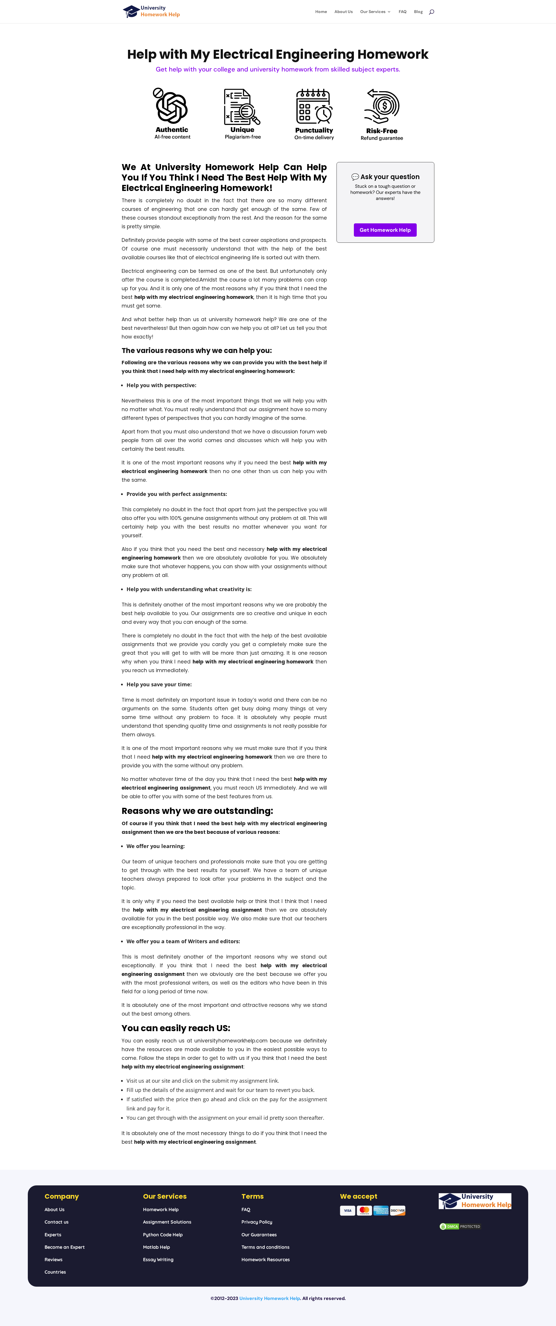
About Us (343, 12)
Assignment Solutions (167, 1222)
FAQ (403, 12)
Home (321, 12)
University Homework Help (269, 1298)
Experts (53, 1234)
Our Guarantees (259, 1234)
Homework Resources (266, 1259)
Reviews (54, 1259)
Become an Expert (65, 1247)
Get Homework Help (385, 230)
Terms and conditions (266, 1247)
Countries (55, 1272)
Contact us (57, 1222)
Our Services (372, 12)
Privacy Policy (257, 1222)
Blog (418, 12)
